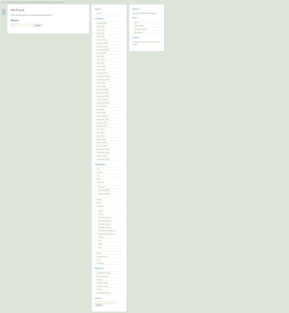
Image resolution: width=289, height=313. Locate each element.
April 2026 (101, 36)
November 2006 (103, 152)
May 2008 (100, 109)
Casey (100, 214)
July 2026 (100, 26)
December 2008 (103, 93)
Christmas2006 (104, 190)
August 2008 (102, 106)
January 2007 (102, 146)
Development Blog (104, 273)
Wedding (100, 263)
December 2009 (103, 76)
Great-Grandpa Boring (107, 234)
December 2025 (103, 50)
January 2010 (102, 73)
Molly (100, 244)
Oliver (99, 199)
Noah (99, 179)
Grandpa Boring (104, 224)
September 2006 (103, 159)
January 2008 (102, 116)
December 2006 (103, 149)
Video (99, 260)
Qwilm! (157, 42)
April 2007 (101, 136)
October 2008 (102, 99)
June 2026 (101, 30)
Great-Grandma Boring (107, 230)
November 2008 (103, 96)
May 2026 (100, 33)
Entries (138, 26)
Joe (98, 176)
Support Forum (102, 286)
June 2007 (101, 129)
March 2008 (101, 113)
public (99, 203)
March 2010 (101, 70)
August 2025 (102, 53)
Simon (99, 253)
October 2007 (102, 123)
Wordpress (138, 32)
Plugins (99, 280)
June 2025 (101, 60)
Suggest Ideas (102, 283)
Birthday (101, 187)
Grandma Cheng (104, 221)
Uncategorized (102, 256)
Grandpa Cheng (104, 227)
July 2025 (100, 56)
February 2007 (102, 142)
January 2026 (102, 46)
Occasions (101, 182)
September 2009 (103, 80)
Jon (99, 241)
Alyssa (100, 211)
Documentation (102, 276)
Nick (100, 247)
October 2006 (102, 156)
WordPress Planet (104, 293)
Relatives (100, 206)
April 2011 (100, 63)
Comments (140, 29)
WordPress (146, 42)
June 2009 (101, 83)
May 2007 (100, 133)
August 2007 (102, 126)
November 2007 (103, 119)
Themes (100, 289)
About (99, 13)
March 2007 (101, 139)
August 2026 (102, 23)
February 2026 (102, 43)
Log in (136, 22)
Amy (98, 169)
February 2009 (102, 89)
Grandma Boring (104, 217)
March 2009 (101, 86)
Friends (99, 172)
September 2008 (103, 103)
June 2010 (101, 66)
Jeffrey (101, 237)
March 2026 (101, 40)
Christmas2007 (104, 193)
